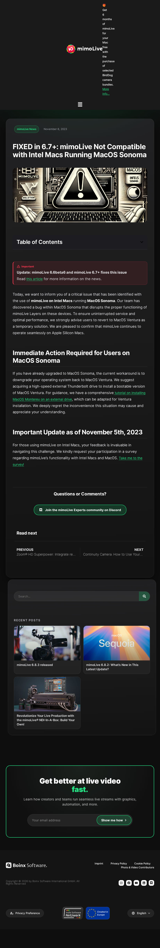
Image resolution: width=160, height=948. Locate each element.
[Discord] (151, 883)
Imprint (99, 863)
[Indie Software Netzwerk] (72, 913)
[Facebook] (129, 883)
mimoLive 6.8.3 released (35, 665)
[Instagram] (121, 883)
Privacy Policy (119, 863)
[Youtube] (136, 883)
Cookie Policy (142, 863)
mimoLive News (26, 129)
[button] (80, 105)
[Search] (144, 596)
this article (34, 279)
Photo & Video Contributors (137, 867)
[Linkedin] (144, 883)
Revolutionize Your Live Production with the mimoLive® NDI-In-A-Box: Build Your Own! (46, 720)
